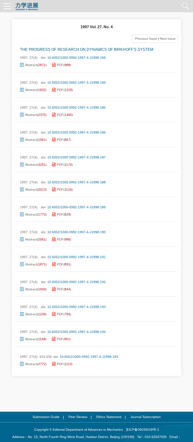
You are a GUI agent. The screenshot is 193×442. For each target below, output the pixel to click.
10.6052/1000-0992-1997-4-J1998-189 (76, 207)
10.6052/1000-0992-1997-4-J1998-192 (76, 282)
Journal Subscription (145, 417)
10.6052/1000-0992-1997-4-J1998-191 (76, 257)
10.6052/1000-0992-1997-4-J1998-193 (76, 307)
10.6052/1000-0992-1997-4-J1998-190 (76, 232)
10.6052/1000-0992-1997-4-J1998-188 (76, 182)
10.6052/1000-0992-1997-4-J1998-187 (76, 157)
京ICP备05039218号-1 (141, 429)
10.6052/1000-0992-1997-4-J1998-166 (76, 57)
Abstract (31, 65)
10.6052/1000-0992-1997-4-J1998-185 (76, 107)
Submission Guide (46, 417)
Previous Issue (145, 38)
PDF (60, 65)
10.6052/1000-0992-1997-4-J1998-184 (76, 82)
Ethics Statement (108, 417)
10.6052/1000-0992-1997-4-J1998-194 (76, 332)
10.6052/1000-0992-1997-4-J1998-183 (89, 357)
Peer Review (77, 417)
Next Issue (168, 38)
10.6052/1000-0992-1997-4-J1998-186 (76, 132)
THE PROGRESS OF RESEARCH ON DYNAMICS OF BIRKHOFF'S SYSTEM (86, 49)
